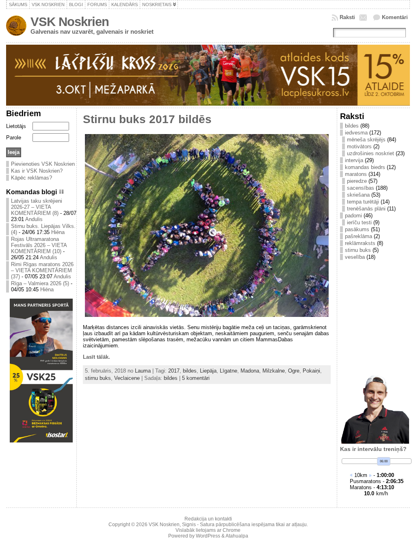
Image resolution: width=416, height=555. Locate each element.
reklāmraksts (360, 243)
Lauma (143, 371)
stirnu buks (98, 378)
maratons (356, 174)
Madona (249, 371)
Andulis (34, 219)
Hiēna (58, 232)
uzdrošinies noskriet (370, 153)
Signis (189, 524)
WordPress (208, 536)
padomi (353, 215)
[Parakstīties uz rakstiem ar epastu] (364, 17)
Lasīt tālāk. (96, 357)
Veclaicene (127, 378)
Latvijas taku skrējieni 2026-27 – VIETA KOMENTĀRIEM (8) (36, 207)
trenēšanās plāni (366, 209)
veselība (355, 257)
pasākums (357, 229)
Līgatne (228, 371)
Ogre (293, 371)
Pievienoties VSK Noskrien (43, 164)
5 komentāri (196, 378)
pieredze (357, 181)
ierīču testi (359, 222)
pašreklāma (358, 236)
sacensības (360, 188)
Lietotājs (16, 126)
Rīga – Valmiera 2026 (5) (40, 283)
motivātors (359, 146)
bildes (190, 371)
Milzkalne (273, 371)
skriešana (358, 195)
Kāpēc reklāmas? (31, 178)
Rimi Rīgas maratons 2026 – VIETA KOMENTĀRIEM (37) (42, 270)
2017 (174, 371)
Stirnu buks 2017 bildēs (147, 119)
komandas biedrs (365, 167)
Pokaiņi (311, 371)
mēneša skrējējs (366, 140)
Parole (13, 137)
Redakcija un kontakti (208, 519)
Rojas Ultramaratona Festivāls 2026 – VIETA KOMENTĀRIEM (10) (39, 245)
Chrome (231, 530)
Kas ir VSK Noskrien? (37, 171)
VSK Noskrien (69, 22)
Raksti (347, 17)
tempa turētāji (363, 202)
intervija (354, 160)
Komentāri (395, 17)
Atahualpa (236, 536)
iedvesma (356, 133)
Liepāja (208, 371)
